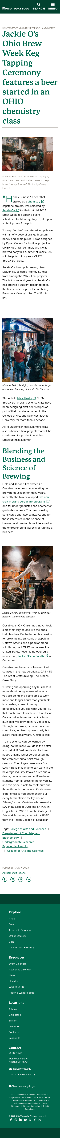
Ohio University (22, 1115)
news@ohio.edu (22, 1068)
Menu (53, 7)
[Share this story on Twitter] (12, 879)
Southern (14, 1032)
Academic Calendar (20, 969)
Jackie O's (10, 210)
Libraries (13, 981)
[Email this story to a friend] (20, 879)
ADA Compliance (18, 1094)
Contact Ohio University (22, 1074)
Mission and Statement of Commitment (30, 1100)
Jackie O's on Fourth (33, 656)
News (12, 975)
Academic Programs (20, 930)
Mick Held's (26, 398)
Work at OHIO (16, 987)
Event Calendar (17, 964)
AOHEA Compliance (37, 1094)
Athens (13, 1009)
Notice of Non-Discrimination (25, 1103)
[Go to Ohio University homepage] (15, 9)
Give (11, 924)
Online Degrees (17, 936)
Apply (12, 918)
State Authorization (31, 1106)
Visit (11, 942)
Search (38, 8)
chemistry (36, 201)
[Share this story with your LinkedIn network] (28, 879)
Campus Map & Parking (22, 947)
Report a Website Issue (21, 993)
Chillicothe (15, 1015)
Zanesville (14, 1038)
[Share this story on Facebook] (4, 879)
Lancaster (14, 1026)
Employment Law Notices (20, 1097)
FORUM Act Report (42, 1097)
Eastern (13, 1020)
